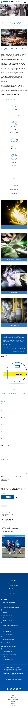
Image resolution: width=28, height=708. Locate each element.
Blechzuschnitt (17, 77)
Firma (2, 410)
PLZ (2, 431)
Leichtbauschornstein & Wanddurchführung (13, 610)
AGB (13, 695)
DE (16, 1)
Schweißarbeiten (5, 77)
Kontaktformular (13, 590)
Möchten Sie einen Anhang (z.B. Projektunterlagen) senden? (13, 477)
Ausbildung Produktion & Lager (10, 654)
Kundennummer (5, 403)
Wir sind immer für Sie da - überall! (14, 679)
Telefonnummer (4, 452)
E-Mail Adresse (5, 445)
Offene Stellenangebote (8, 637)
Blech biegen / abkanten (14, 259)
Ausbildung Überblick (7, 649)
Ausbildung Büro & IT (7, 651)
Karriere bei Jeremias (7, 634)
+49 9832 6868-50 (14, 583)
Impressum (22, 351)
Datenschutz (16, 351)
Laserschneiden (14, 227)
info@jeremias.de (5, 522)
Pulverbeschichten (14, 325)
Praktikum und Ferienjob (8, 659)
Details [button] (6, 347)
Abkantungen (11, 76)
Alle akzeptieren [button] (22, 347)
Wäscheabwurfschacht (8, 617)
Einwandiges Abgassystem (9, 602)
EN (19, 1)
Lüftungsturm (6, 623)
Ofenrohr (5, 612)
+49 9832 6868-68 (14, 585)
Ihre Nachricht (4, 459)
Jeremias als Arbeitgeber (8, 639)
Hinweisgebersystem (13, 699)
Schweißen (14, 292)
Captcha (3, 493)
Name (3, 417)
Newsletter (13, 593)
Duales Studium (6, 656)
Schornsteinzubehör (7, 615)
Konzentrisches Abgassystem (9, 604)
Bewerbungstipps (6, 642)
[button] (16, 497)
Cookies (13, 705)
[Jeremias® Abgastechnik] (5, 2)
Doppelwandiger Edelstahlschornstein (11, 607)
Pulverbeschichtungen (8, 87)
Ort (2, 438)
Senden (4, 505)
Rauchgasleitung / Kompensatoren (10, 625)
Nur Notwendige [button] (14, 347)
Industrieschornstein (7, 620)
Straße (2, 424)
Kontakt (13, 703)
